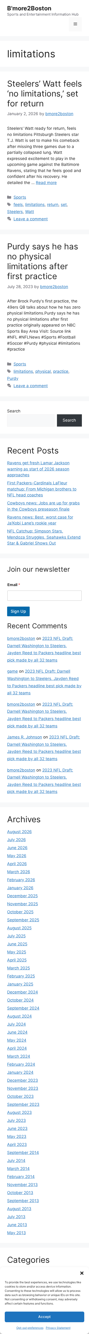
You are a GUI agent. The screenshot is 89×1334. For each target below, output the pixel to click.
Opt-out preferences (29, 1328)
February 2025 (21, 976)
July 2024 (16, 1024)
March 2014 (18, 1168)
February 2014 (21, 1176)
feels (18, 204)
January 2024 (20, 1072)
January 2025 (20, 984)
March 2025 (18, 968)
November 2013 (22, 1184)
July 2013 (16, 1216)
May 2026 (16, 855)
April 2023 (17, 1144)
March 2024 (18, 1056)
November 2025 (22, 904)
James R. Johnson (24, 737)
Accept (44, 1316)
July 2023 (16, 1120)
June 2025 (17, 944)
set (64, 204)
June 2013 (17, 1224)
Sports (20, 197)
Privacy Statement (58, 1328)
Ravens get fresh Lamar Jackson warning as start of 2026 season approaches (38, 469)
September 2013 (23, 1200)
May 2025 (16, 952)
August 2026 (19, 831)
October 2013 (20, 1192)
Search (13, 411)
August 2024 (19, 1016)
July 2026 (16, 839)
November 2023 (22, 1088)
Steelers (15, 211)
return (52, 204)
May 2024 (16, 1040)
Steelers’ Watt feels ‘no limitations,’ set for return (44, 93)
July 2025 (16, 936)
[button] (82, 1273)
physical (43, 371)
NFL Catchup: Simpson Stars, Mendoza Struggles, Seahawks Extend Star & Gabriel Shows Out (44, 537)
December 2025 (22, 896)
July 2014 (16, 1160)
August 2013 (19, 1208)
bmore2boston (21, 638)
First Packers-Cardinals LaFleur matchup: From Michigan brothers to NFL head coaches (41, 489)
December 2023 (22, 1080)
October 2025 (20, 912)
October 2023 (20, 1096)
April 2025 (17, 960)
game (12, 671)
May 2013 (16, 1232)
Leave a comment (31, 219)
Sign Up (18, 611)
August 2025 (19, 928)
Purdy (12, 378)
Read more (46, 182)
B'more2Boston (29, 8)
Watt (29, 211)
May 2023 (16, 1136)
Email (13, 585)
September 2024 (23, 1008)
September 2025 (23, 920)
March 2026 (18, 871)
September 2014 (23, 1152)
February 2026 (21, 879)
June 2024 (17, 1032)
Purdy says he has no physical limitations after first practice (42, 261)
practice (60, 371)
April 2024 (17, 1048)
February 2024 (21, 1064)
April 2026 (17, 863)
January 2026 (20, 887)
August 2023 (19, 1112)
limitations (35, 204)
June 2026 (17, 847)
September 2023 (23, 1104)
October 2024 (20, 1000)
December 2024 (22, 992)
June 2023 (17, 1128)
